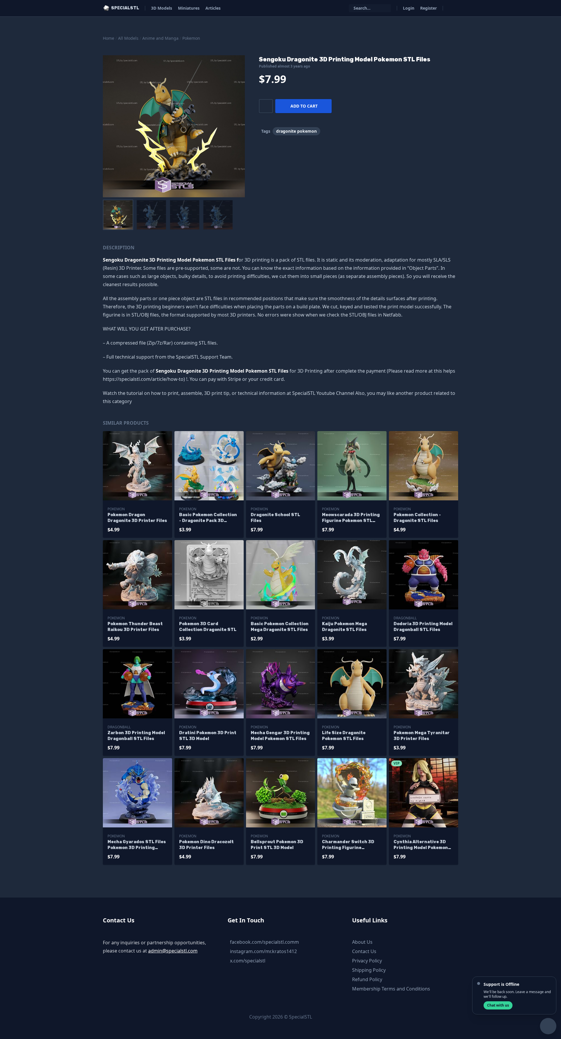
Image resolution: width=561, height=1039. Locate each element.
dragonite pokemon (296, 131)
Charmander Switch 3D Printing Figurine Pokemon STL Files (348, 845)
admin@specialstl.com (173, 951)
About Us (362, 942)
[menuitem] (118, 215)
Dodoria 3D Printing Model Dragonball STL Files (423, 626)
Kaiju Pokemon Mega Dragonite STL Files (344, 626)
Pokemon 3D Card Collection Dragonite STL (207, 626)
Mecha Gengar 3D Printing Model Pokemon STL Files (280, 735)
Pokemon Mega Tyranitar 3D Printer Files (422, 735)
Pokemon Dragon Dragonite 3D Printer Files (137, 517)
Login (408, 8)
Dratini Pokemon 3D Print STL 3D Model (207, 735)
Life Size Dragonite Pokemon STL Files (344, 735)
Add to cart (304, 106)
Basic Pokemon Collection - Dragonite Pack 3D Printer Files (208, 518)
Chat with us (498, 1005)
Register (428, 8)
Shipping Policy (369, 970)
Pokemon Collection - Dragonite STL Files (417, 517)
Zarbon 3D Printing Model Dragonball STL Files (136, 735)
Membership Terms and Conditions (391, 989)
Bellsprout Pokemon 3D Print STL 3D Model (277, 844)
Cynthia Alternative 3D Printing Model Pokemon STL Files (421, 845)
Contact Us (364, 951)
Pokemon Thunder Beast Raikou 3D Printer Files (135, 626)
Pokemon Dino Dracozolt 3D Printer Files (206, 844)
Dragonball (405, 618)
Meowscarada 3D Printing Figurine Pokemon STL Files (351, 518)
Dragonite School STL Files (275, 517)
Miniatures (189, 8)
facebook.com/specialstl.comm (264, 942)
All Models (128, 38)
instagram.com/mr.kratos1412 (263, 951)
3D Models (161, 8)
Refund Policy (367, 979)
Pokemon (191, 38)
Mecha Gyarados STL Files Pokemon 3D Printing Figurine (137, 845)
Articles (213, 8)
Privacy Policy (367, 960)
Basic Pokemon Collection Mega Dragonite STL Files (280, 626)
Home (108, 38)
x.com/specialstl (247, 960)
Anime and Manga (160, 38)
